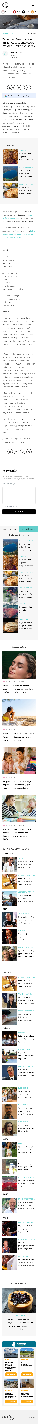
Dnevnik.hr (8, 12)
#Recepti (32, 33)
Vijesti (18, 12)
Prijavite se (19, 512)
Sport (27, 12)
